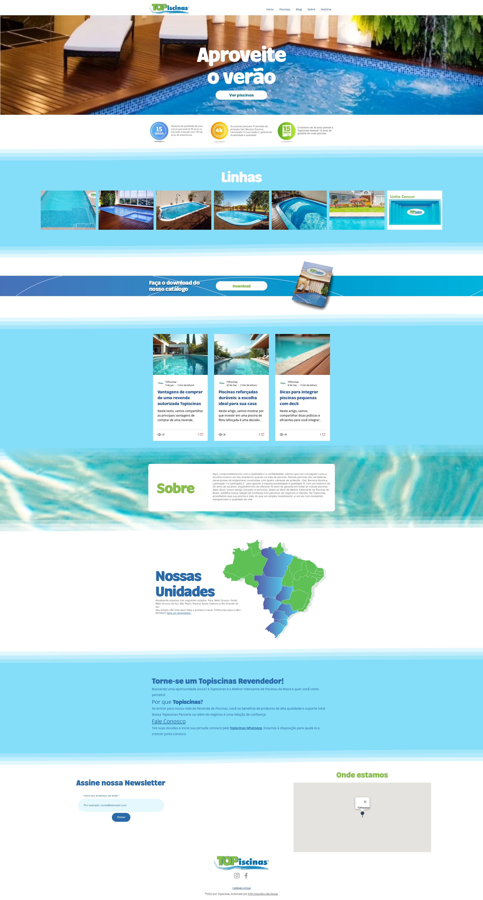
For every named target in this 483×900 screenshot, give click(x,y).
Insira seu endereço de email (101, 795)
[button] (284, 9)
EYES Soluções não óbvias (263, 893)
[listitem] (68, 210)
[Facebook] (246, 875)
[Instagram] (237, 875)
